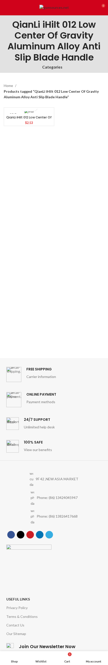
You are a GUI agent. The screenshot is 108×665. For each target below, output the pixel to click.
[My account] (91, 8)
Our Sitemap (16, 633)
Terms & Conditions (22, 616)
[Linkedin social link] (39, 535)
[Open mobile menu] (5, 8)
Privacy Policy (17, 608)
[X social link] (20, 535)
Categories (52, 67)
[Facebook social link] (11, 535)
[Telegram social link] (49, 535)
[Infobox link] (54, 374)
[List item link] (54, 497)
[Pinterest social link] (30, 535)
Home (9, 85)
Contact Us (15, 625)
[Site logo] (54, 7)
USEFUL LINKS (18, 599)
